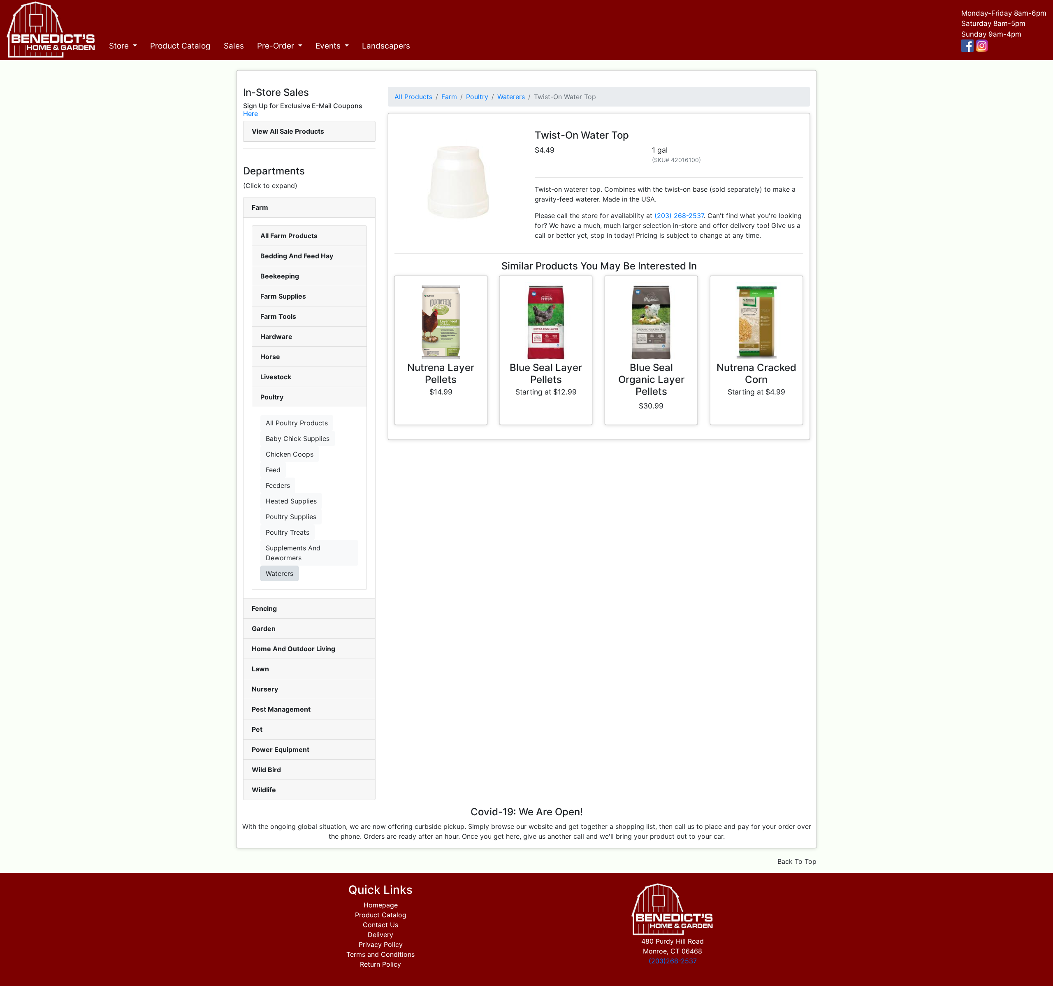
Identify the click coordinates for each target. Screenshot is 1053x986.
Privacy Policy (381, 944)
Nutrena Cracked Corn (756, 373)
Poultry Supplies (291, 517)
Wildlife (264, 790)
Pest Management (281, 709)
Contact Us (380, 925)
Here (250, 113)
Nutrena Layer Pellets (440, 373)
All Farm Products (289, 236)
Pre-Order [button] (276, 46)
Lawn (260, 669)
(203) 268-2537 (679, 215)
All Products (413, 97)
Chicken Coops (289, 454)
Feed (273, 470)
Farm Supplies (283, 296)
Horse (270, 357)
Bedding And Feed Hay (296, 256)
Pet (257, 729)
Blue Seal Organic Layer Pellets (651, 379)
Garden (264, 628)
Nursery (265, 689)
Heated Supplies (291, 501)
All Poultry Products (297, 423)
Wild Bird (266, 770)
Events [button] (329, 46)
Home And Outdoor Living (293, 649)
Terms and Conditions (380, 954)
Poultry (271, 397)
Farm (260, 207)
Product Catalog (180, 46)
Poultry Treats (287, 532)
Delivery (380, 934)
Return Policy (380, 964)
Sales (234, 46)
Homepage (381, 905)
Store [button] (120, 46)
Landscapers (386, 46)
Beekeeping (279, 276)
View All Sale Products (288, 131)
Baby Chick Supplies (297, 438)
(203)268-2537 (673, 961)
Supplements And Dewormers (293, 553)
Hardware (276, 336)
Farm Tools (278, 316)
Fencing (264, 608)
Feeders (278, 485)
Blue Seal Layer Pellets (546, 373)
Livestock (275, 377)
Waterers (279, 573)
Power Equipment (280, 749)
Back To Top (796, 861)
